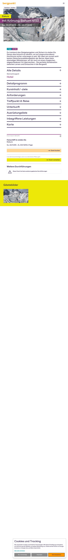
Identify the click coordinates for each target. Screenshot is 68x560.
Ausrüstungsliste (17, 112)
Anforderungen (16, 95)
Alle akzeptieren (56, 554)
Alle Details (14, 70)
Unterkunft (13, 106)
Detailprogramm (17, 83)
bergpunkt (9, 3)
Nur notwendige (22, 554)
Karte (10, 124)
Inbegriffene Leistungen (21, 118)
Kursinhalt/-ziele (17, 89)
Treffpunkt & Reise (18, 101)
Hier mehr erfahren (19, 550)
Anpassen (39, 554)
